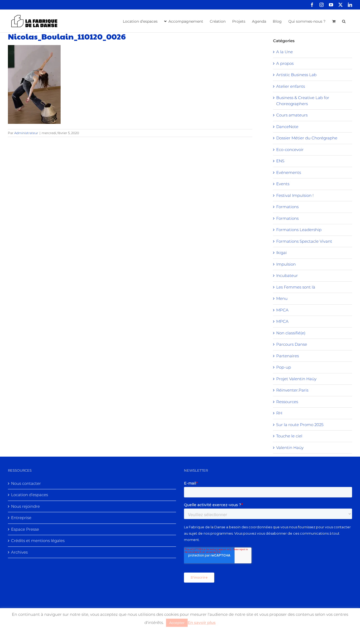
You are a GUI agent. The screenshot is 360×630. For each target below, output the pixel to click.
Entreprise (21, 517)
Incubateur (287, 275)
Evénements (288, 172)
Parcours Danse (291, 344)
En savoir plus (202, 622)
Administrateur (26, 133)
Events (282, 183)
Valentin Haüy (290, 447)
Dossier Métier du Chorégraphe (306, 137)
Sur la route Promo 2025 (299, 424)
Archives (19, 552)
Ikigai (281, 252)
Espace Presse (25, 529)
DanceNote (287, 126)
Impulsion (286, 264)
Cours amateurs (292, 115)
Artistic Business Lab (296, 74)
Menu (282, 298)
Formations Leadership (299, 229)
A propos (285, 63)
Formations (287, 206)
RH (279, 413)
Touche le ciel (289, 435)
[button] (344, 21)
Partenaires (287, 355)
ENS (280, 160)
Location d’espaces (29, 494)
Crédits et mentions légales (38, 540)
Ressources (287, 401)
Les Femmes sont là (295, 287)
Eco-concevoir (290, 149)
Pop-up (283, 367)
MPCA (282, 309)
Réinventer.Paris (292, 390)
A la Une (284, 51)
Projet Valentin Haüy (296, 378)
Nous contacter (26, 483)
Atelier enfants (290, 86)
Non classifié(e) (290, 332)
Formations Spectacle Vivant (304, 241)
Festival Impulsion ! (295, 195)
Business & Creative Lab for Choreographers (302, 100)
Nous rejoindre (25, 506)
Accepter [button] (176, 623)
